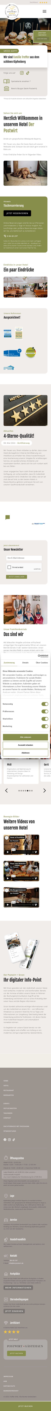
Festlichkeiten (10, 1108)
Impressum (8, 1376)
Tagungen (8, 1113)
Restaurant (9, 1090)
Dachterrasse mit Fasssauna (16, 1126)
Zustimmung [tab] (9, 663)
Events (6, 1104)
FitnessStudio (10, 1131)
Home (6, 1081)
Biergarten (9, 1095)
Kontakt (7, 1118)
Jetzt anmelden (16, 577)
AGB (5, 1381)
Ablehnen (26, 753)
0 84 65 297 (12, 236)
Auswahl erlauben (25, 745)
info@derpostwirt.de (16, 1263)
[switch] (45, 711)
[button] (44, 11)
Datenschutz (9, 1386)
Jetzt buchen (16, 1353)
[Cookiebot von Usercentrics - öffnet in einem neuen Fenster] (38, 656)
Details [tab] (25, 663)
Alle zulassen (25, 737)
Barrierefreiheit (11, 1391)
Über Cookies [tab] (42, 663)
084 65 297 (14, 1260)
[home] (12, 11)
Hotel (6, 1086)
